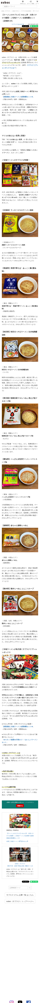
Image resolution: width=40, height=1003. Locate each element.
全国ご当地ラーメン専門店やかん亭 (17, 841)
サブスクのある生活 (18, 24)
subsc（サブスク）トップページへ (20, 901)
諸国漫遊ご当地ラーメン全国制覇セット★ (18, 97)
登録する (20, 806)
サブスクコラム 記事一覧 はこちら (20, 895)
